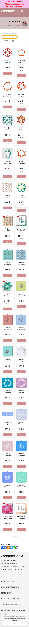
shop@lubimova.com (10, 563)
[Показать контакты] (23, 12)
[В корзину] (7, 73)
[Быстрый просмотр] (13, 50)
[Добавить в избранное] (13, 47)
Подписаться (12, 623)
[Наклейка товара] (2, 46)
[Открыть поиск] (19, 12)
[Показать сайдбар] (27, 12)
